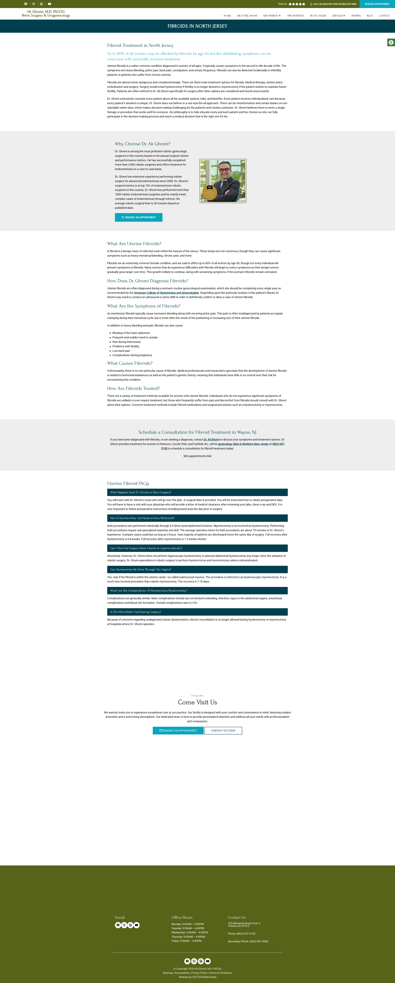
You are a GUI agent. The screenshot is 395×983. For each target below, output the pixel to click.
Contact (384, 15)
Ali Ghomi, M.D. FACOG (46, 12)
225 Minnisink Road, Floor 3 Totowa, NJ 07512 (244, 924)
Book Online (318, 15)
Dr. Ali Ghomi (211, 439)
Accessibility (182, 973)
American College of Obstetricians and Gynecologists (166, 292)
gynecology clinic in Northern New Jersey (243, 444)
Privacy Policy (199, 973)
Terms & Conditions (220, 973)
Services (337, 15)
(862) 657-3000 (348, 4)
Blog (370, 15)
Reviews (356, 15)
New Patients (270, 15)
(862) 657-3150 (330, 4)
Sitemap (168, 973)
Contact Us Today (223, 730)
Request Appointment (377, 4)
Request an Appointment (140, 217)
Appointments (295, 15)
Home (227, 15)
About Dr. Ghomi (247, 15)
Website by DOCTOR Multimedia (197, 977)
